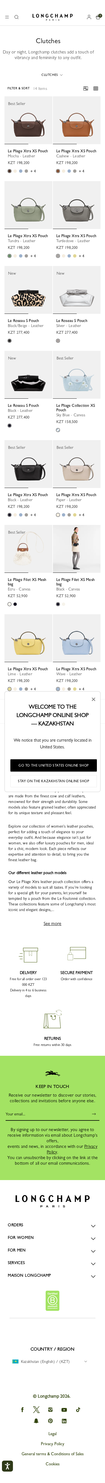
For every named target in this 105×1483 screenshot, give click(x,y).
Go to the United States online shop (53, 765)
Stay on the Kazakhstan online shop (53, 781)
